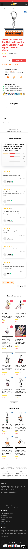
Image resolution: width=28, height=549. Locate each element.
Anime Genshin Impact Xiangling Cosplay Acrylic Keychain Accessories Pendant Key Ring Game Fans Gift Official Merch (20, 314)
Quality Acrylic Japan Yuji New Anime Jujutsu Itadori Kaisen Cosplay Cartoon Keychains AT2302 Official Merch (7, 368)
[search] (24, 4)
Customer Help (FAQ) (5, 521)
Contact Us (3, 519)
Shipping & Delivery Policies (7, 513)
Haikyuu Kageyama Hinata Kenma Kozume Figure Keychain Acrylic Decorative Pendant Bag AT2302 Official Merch (20, 427)
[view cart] (26, 4)
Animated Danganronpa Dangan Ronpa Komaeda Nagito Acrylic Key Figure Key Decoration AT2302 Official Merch (20, 392)
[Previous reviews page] (18, 286)
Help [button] (25, 547)
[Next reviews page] (25, 286)
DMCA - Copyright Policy (6, 505)
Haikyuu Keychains (10, 9)
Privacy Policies (4, 503)
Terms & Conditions (5, 501)
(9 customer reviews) (12, 53)
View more (14, 402)
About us (3, 499)
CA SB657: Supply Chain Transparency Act (10, 507)
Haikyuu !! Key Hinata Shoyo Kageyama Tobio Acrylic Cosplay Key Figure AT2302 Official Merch (7, 427)
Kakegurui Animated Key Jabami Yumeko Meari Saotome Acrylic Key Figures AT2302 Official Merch (20, 368)
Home (2, 9)
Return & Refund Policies (6, 517)
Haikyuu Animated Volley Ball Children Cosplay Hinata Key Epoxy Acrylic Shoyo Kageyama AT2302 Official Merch (20, 451)
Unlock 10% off (3, 542)
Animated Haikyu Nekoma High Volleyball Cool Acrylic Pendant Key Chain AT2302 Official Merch (7, 451)
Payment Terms (4, 515)
